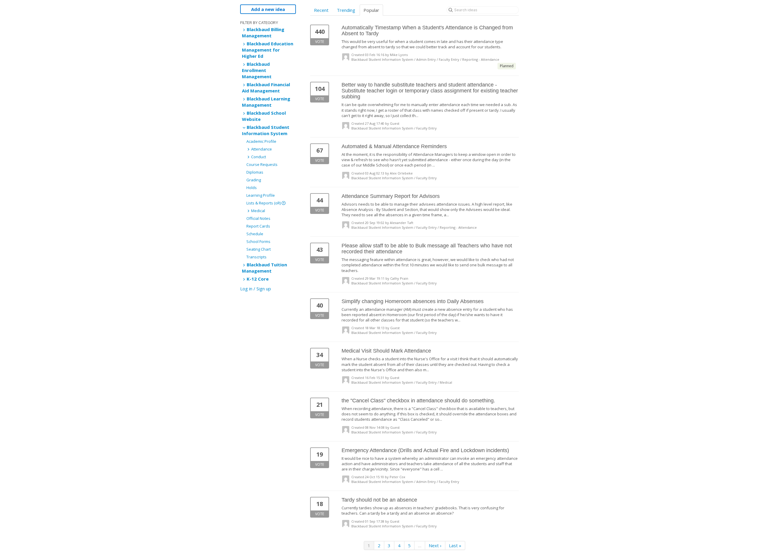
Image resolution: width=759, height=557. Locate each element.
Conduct (258, 156)
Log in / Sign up (255, 289)
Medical (257, 210)
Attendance (261, 149)
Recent (321, 10)
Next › (435, 545)
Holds (251, 187)
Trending (346, 10)
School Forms (258, 241)
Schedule (254, 233)
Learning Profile (260, 195)
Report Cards (258, 226)
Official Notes (258, 218)
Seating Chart (258, 249)
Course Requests (262, 164)
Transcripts (256, 257)
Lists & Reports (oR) (264, 203)
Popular (371, 10)
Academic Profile (261, 141)
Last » (455, 545)
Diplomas (254, 172)
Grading (253, 180)
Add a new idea (268, 9)
